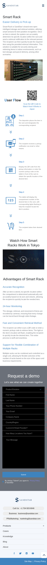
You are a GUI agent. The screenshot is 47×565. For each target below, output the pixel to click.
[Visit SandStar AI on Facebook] (14, 554)
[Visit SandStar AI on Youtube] (32, 554)
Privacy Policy (35, 481)
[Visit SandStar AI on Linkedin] (26, 554)
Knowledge (8, 536)
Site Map (28, 561)
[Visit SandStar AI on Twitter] (20, 554)
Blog (5, 542)
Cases (6, 531)
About (5, 547)
